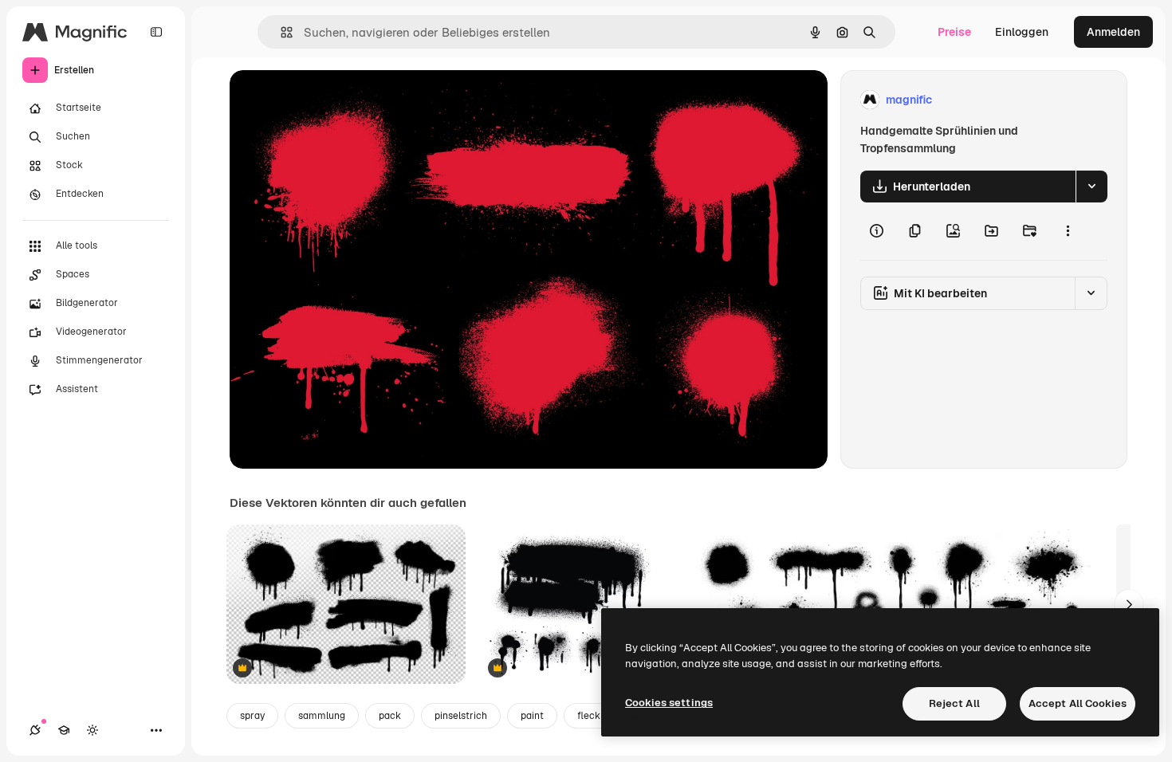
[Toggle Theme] (92, 730)
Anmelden (1113, 32)
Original (331, 100)
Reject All (954, 703)
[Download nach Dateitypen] (1091, 186)
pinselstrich (461, 715)
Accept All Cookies (1077, 703)
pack (390, 715)
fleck (588, 715)
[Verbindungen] (35, 730)
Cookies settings (669, 702)
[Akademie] (64, 730)
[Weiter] (1129, 604)
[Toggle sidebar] (156, 32)
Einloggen (1021, 32)
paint (532, 715)
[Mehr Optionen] (1068, 231)
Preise (954, 32)
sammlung (321, 715)
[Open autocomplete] (280, 32)
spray (252, 715)
